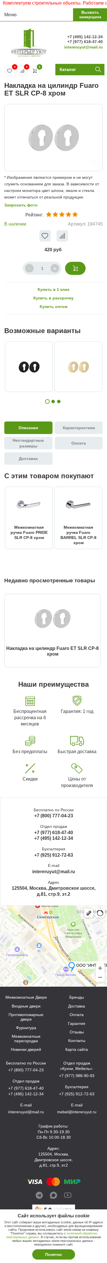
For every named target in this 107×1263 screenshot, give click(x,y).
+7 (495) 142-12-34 (85, 37)
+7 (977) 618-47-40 (85, 41)
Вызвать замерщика (90, 14)
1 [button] (47, 401)
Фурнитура (26, 1028)
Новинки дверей (26, 1049)
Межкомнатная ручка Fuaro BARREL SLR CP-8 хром (78, 535)
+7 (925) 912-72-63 (53, 855)
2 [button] (53, 401)
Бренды (76, 997)
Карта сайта (76, 1049)
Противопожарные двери (26, 1017)
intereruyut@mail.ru (83, 47)
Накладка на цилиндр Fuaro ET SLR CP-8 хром (52, 651)
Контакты (76, 1041)
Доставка (76, 1006)
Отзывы (77, 1032)
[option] (53, 137)
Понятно (53, 1254)
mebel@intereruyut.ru (76, 1112)
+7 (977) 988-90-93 (76, 1075)
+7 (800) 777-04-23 (53, 815)
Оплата (77, 1015)
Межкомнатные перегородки (26, 1038)
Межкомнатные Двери (26, 997)
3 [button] (58, 401)
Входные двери (26, 1006)
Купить (75, 268)
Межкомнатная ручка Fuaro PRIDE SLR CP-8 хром (29, 532)
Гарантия (76, 1023)
